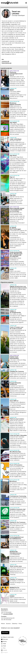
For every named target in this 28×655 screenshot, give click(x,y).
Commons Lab (5, 61)
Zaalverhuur (14, 623)
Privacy (20, 623)
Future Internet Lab (6, 63)
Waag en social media (8, 637)
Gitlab (4, 643)
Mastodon (5, 639)
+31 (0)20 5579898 (8, 613)
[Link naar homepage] (10, 3)
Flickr (4, 648)
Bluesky (5, 641)
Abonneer (5, 632)
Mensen (3, 623)
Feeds (4, 646)
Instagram (5, 652)
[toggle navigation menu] (26, 3)
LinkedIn (5, 650)
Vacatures (8, 623)
